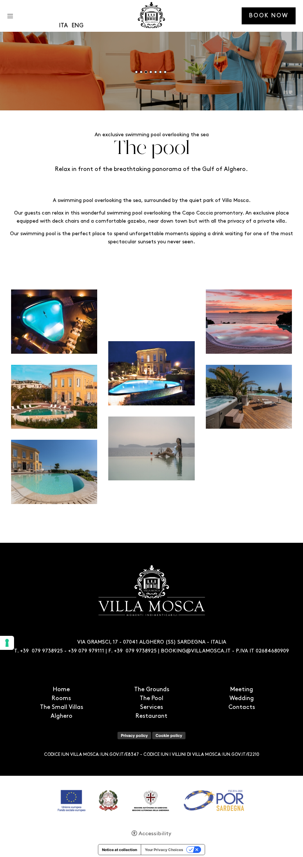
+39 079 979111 (86, 651)
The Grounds (151, 690)
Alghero (61, 716)
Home (61, 690)
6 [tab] (160, 72)
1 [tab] (136, 72)
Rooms (61, 699)
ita (63, 26)
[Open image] (54, 321)
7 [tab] (165, 72)
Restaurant (151, 716)
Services (151, 707)
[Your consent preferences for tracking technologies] (7, 643)
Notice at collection (119, 849)
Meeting (241, 690)
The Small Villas (61, 707)
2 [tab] (141, 72)
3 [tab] (145, 72)
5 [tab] (155, 72)
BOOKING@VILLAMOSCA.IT (196, 651)
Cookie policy (169, 735)
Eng (78, 26)
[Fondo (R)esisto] (151, 800)
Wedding (241, 699)
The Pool (151, 699)
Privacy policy (134, 735)
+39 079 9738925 (41, 651)
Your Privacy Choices (164, 849)
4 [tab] (150, 72)
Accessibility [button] (155, 834)
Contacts (241, 707)
